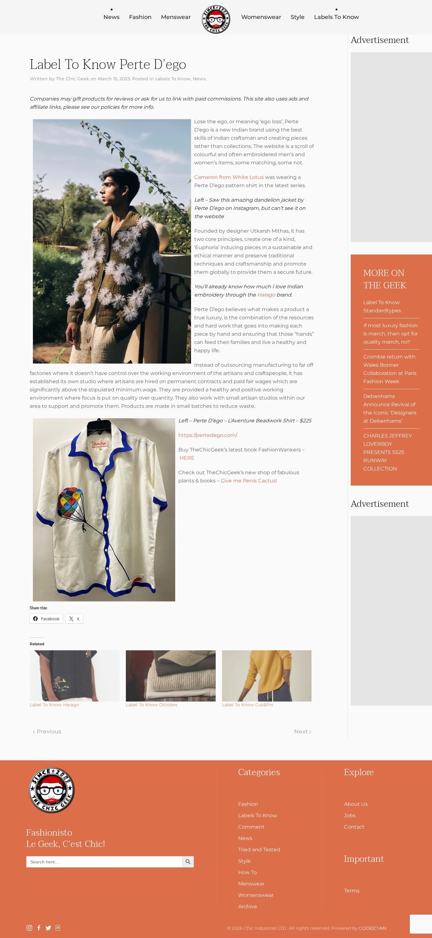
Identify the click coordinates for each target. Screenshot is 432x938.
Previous (49, 731)
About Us (356, 804)
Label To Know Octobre (151, 705)
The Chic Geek (72, 79)
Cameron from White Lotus (229, 177)
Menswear (176, 17)
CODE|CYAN (372, 928)
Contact (354, 827)
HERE (187, 458)
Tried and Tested (259, 850)
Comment (251, 827)
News (111, 17)
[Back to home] (216, 19)
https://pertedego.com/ (207, 435)
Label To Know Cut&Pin (247, 705)
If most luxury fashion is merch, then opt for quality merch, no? (390, 333)
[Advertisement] (391, 147)
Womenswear (261, 17)
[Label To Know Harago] (75, 676)
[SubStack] (58, 927)
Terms (352, 891)
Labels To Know (336, 17)
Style (298, 17)
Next (301, 731)
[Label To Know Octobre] (171, 676)
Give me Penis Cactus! (249, 481)
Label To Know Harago (54, 705)
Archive (247, 907)
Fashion (140, 17)
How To (247, 872)
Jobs (350, 815)
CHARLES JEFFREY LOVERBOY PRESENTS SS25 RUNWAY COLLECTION (387, 452)
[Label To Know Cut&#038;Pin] (267, 676)
